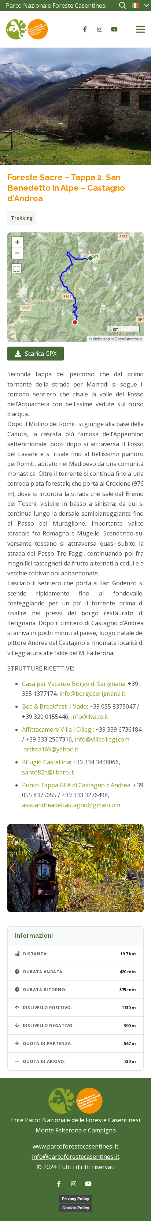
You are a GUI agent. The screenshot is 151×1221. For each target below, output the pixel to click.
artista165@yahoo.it (50, 749)
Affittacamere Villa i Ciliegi (57, 729)
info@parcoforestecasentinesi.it (75, 1157)
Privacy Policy (75, 1198)
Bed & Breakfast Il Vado (54, 706)
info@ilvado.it (89, 717)
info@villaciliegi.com (102, 739)
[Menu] (141, 29)
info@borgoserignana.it (92, 694)
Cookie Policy (75, 1207)
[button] (122, 5)
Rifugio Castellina (46, 762)
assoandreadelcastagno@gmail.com (71, 805)
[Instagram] (99, 29)
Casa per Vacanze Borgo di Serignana (73, 684)
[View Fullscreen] (16, 268)
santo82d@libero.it (48, 772)
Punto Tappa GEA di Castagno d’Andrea (76, 785)
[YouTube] (114, 29)
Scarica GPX (40, 354)
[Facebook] (85, 29)
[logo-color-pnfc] (27, 29)
